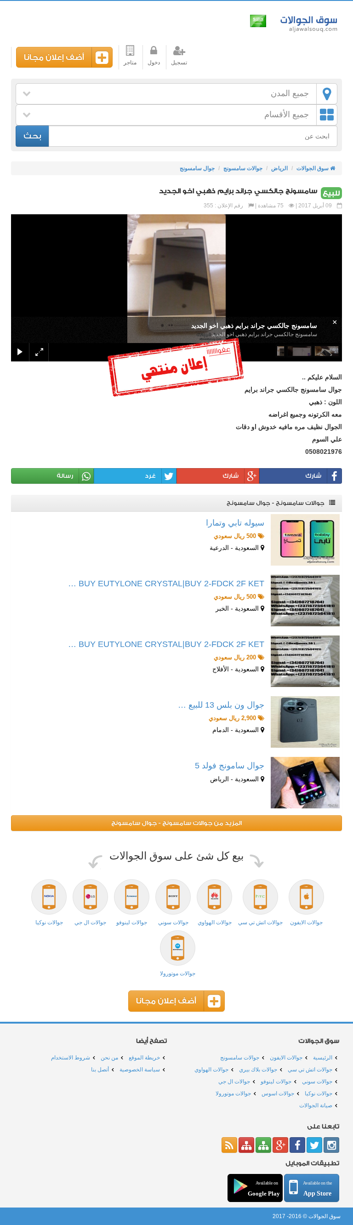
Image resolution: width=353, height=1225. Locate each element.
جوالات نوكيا (318, 1093)
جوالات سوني (317, 1081)
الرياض (279, 168)
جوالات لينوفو (276, 1081)
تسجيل (179, 62)
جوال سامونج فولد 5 (229, 765)
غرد (150, 475)
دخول (154, 62)
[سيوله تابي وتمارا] (305, 540)
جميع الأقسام (286, 114)
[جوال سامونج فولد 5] (305, 782)
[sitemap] (263, 1145)
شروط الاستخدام (70, 1057)
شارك (313, 475)
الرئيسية (322, 1057)
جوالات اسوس (278, 1093)
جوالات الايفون (286, 1057)
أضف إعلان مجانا (54, 57)
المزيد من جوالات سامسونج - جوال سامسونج (176, 822)
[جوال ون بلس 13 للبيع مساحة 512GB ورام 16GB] (305, 722)
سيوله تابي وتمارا (235, 522)
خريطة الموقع (144, 1057)
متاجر (130, 62)
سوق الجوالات (307, 22)
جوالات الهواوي (211, 1069)
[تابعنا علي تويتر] (314, 1145)
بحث (32, 136)
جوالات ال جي (234, 1081)
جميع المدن (290, 93)
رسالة (65, 475)
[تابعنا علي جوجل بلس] (280, 1145)
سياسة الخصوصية (140, 1069)
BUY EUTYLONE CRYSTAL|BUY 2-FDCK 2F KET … (166, 583)
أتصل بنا (100, 1069)
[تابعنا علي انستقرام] (331, 1145)
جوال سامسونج (197, 168)
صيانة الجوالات (315, 1105)
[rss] (229, 1145)
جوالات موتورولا (233, 1093)
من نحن (109, 1057)
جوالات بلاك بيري (258, 1069)
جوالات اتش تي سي (310, 1069)
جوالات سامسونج (242, 168)
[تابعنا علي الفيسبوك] (297, 1145)
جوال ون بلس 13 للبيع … (221, 705)
